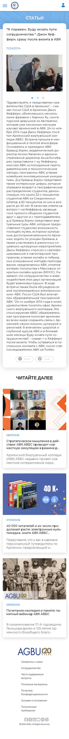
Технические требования (28, 708)
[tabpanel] (34, 73)
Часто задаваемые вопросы (32, 676)
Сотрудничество (31, 667)
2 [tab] (39, 99)
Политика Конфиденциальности (34, 692)
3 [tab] (44, 99)
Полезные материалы (34, 684)
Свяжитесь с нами (32, 661)
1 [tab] (33, 99)
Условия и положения (34, 700)
